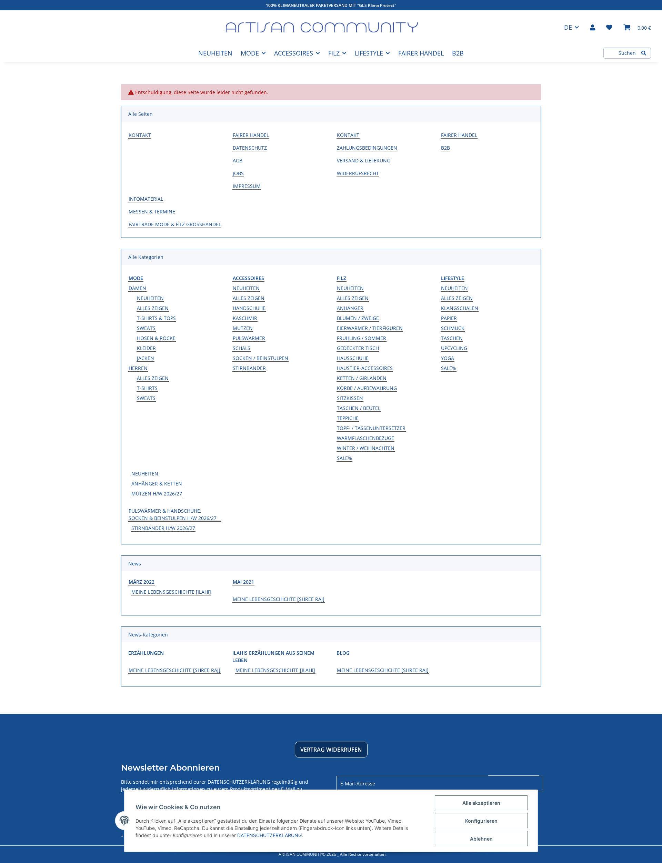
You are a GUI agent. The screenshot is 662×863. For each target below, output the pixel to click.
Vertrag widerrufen (331, 749)
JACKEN (145, 358)
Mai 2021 (243, 582)
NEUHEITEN (150, 298)
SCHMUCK (452, 328)
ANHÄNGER (350, 308)
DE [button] (568, 27)
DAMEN (137, 288)
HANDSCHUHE (249, 308)
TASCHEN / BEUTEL (358, 408)
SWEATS (146, 328)
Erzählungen (146, 653)
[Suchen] (643, 53)
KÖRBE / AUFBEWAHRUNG (367, 388)
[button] (592, 27)
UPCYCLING (454, 348)
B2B (458, 53)
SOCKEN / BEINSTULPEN (260, 358)
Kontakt (140, 135)
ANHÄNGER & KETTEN (156, 483)
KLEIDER (146, 348)
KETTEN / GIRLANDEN (362, 378)
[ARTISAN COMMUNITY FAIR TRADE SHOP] (322, 27)
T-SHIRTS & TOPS (156, 318)
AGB (237, 160)
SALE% (344, 458)
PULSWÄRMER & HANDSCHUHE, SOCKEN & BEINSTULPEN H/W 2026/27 (173, 514)
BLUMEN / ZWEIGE (358, 318)
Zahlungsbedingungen (367, 147)
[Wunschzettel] (609, 27)
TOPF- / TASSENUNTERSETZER (371, 428)
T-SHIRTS (147, 388)
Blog (343, 653)
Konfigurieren (481, 821)
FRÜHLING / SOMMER (361, 338)
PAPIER (449, 318)
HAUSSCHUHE (353, 358)
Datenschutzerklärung (239, 782)
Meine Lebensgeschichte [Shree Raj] (278, 599)
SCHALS (241, 348)
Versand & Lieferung (363, 160)
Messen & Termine (152, 211)
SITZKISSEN (350, 398)
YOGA (447, 358)
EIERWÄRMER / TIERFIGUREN (370, 328)
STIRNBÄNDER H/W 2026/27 (163, 528)
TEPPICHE (348, 418)
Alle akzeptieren (481, 803)
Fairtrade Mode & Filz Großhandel (175, 224)
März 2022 (141, 582)
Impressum (247, 186)
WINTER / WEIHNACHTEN (365, 448)
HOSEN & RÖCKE (156, 338)
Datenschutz (250, 147)
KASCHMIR (245, 318)
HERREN (138, 368)
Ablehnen (481, 839)
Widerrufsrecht (358, 173)
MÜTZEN (243, 328)
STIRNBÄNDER (249, 368)
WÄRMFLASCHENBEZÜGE (365, 438)
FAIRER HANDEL (421, 53)
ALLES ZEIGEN (153, 308)
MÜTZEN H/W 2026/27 (156, 493)
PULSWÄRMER (249, 338)
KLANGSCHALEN (459, 308)
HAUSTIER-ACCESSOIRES (365, 368)
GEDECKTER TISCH (358, 348)
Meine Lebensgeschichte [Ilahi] (171, 592)
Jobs (238, 173)
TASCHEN (452, 338)
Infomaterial (146, 198)
